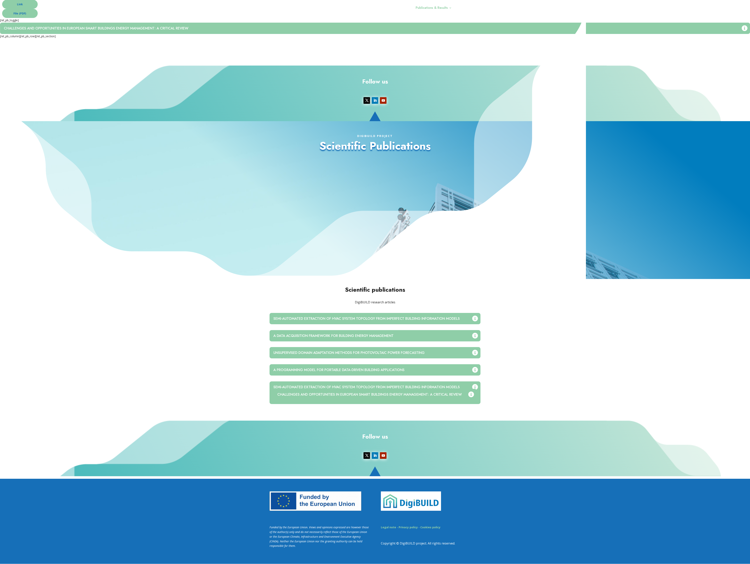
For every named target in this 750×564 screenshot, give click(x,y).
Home (357, 8)
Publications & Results (432, 8)
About (371, 8)
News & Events (396, 8)
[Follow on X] (366, 100)
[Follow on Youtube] (383, 100)
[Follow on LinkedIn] (375, 100)
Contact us (465, 8)
